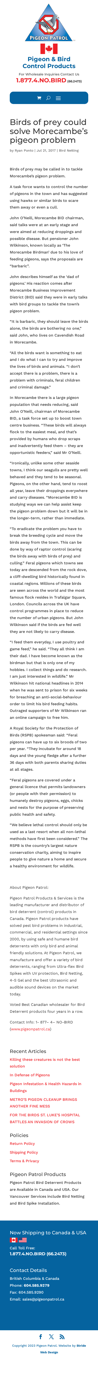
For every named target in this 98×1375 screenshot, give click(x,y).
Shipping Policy (24, 1152)
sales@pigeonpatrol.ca (43, 1299)
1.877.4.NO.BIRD (41, 80)
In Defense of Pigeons (30, 1075)
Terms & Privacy (24, 1161)
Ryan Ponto (24, 150)
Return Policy (22, 1143)
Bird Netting (69, 150)
